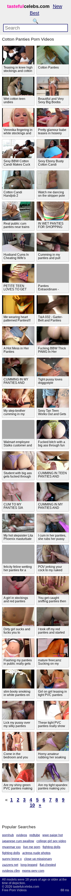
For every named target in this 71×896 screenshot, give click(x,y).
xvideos (21, 835)
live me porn (31, 847)
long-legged (29, 864)
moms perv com (33, 870)
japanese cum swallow (18, 841)
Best (34, 13)
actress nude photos (36, 853)
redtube (34, 835)
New (57, 6)
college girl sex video (51, 841)
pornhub (8, 835)
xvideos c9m (11, 870)
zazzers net (10, 864)
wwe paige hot (52, 835)
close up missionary (38, 859)
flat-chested (48, 864)
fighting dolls (51, 847)
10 (32, 805)
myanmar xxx (11, 847)
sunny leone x (12, 859)
